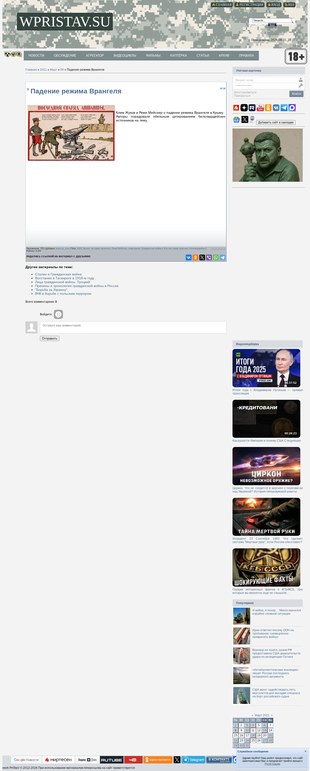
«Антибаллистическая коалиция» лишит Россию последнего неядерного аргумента (275, 673)
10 (247, 730)
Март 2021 (262, 715)
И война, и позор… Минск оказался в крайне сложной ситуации (276, 612)
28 (270, 740)
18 (253, 735)
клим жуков (134, 248)
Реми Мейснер (119, 248)
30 (241, 745)
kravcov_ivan (62, 248)
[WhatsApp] (216, 257)
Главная (31, 69)
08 (62, 69)
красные (183, 248)
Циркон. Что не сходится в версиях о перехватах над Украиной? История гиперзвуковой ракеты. (267, 489)
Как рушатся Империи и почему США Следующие (266, 440)
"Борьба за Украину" (51, 290)
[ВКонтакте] (189, 257)
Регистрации (272, 763)
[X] (202, 257)
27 (264, 740)
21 (270, 735)
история (95, 248)
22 (235, 740)
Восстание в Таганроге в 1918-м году (64, 278)
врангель (105, 248)
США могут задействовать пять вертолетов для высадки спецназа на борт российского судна (276, 693)
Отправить (49, 338)
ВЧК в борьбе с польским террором (63, 293)
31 (247, 745)
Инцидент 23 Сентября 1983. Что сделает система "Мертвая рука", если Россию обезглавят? (267, 540)
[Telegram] (222, 257)
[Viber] (209, 257)
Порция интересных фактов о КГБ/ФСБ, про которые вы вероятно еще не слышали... (267, 591)
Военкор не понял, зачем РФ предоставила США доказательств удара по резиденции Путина (276, 653)
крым (175, 248)
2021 (43, 69)
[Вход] (58, 314)
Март (53, 69)
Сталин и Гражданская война (58, 274)
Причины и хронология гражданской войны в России (76, 286)
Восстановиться (245, 92)
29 (235, 745)
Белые (86, 248)
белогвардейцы (197, 248)
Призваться (242, 96)
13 (264, 730)
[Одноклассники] (195, 257)
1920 (79, 248)
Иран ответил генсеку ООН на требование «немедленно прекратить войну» (273, 633)
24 (247, 740)
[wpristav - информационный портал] (275, 122)
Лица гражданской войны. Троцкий (62, 282)
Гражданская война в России (156, 248)
